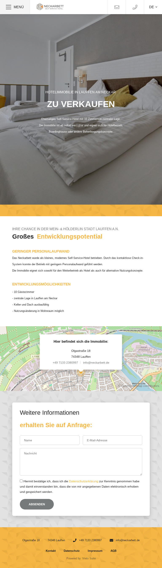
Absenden (37, 504)
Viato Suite (89, 558)
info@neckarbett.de (96, 362)
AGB (113, 550)
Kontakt (51, 550)
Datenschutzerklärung (83, 481)
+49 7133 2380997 (65, 362)
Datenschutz (72, 550)
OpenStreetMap (131, 385)
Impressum (95, 550)
